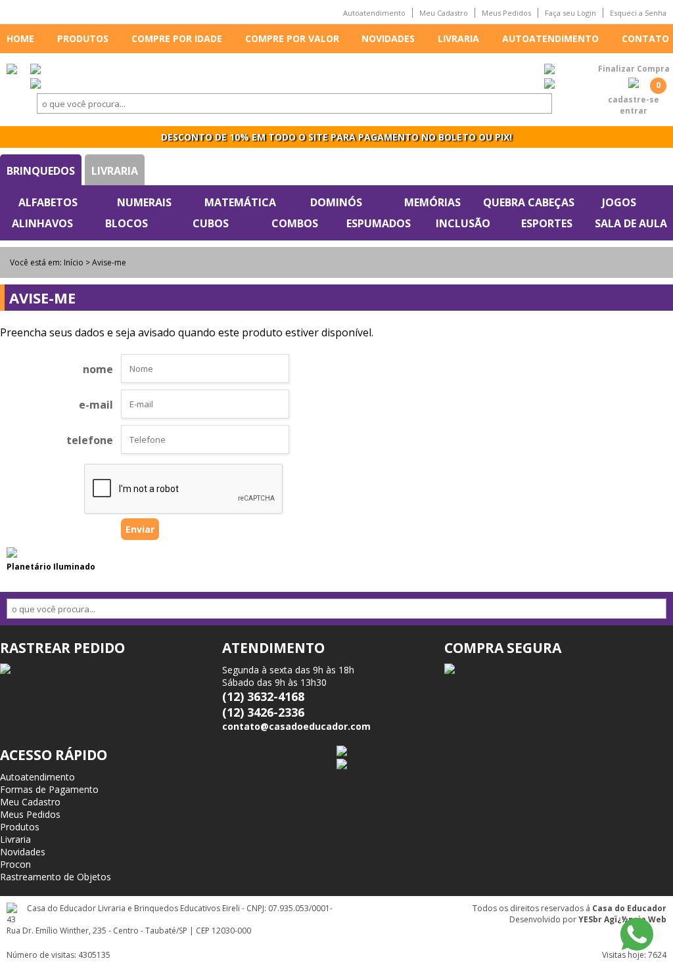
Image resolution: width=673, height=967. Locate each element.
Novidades (388, 38)
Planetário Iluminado (51, 566)
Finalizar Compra (634, 68)
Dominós (336, 202)
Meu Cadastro (443, 13)
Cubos (211, 223)
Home (20, 38)
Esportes (546, 223)
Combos (294, 223)
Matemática (240, 202)
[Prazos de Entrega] (35, 70)
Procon (15, 864)
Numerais (144, 202)
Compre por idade (176, 38)
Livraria (458, 38)
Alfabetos (48, 202)
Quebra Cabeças (528, 202)
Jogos (619, 202)
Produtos (82, 38)
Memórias (432, 202)
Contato (645, 38)
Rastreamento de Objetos (55, 876)
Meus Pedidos (506, 13)
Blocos (126, 223)
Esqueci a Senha (638, 13)
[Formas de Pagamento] (549, 70)
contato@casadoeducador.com (296, 726)
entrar (633, 110)
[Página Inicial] (12, 70)
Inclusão (463, 223)
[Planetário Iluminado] (12, 554)
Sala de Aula (631, 223)
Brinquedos (41, 171)
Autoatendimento (374, 13)
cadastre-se (633, 99)
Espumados (378, 223)
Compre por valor (292, 38)
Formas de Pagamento (49, 789)
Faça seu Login (570, 13)
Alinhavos (42, 223)
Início (73, 262)
